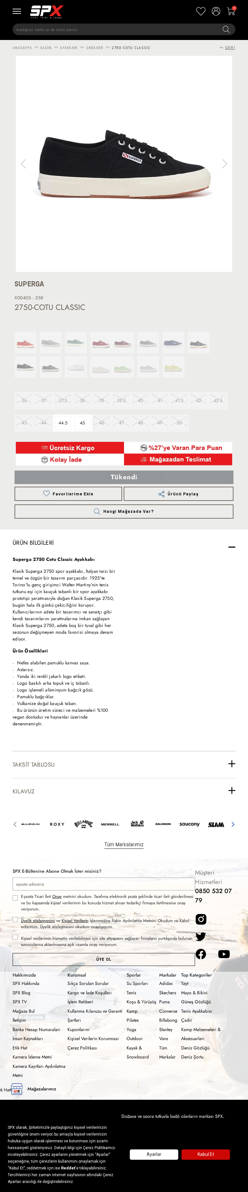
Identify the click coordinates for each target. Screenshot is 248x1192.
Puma (164, 1001)
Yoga (131, 1029)
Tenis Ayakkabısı (196, 1011)
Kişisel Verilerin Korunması (93, 1038)
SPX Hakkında (26, 983)
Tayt (184, 983)
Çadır (186, 1020)
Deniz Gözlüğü (195, 1048)
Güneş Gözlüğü (196, 1001)
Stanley (165, 1029)
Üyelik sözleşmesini (38, 921)
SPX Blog (21, 992)
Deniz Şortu (192, 1057)
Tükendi (124, 477)
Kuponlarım (78, 1029)
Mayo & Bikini (194, 992)
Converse (168, 1011)
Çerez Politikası (82, 1048)
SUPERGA (29, 284)
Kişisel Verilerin (75, 921)
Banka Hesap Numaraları (36, 1029)
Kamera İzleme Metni (32, 1057)
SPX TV (20, 1001)
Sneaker (95, 47)
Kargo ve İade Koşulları (89, 992)
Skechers (167, 992)
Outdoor (135, 1038)
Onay (57, 896)
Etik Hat (20, 1048)
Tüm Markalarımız (124, 844)
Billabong (168, 1020)
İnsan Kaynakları (28, 1038)
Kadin (46, 47)
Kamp (132, 1011)
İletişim (19, 1020)
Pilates (133, 1020)
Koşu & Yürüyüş (141, 1001)
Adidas (166, 983)
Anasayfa (22, 47)
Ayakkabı (69, 47)
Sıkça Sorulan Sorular (88, 983)
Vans (163, 1038)
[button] (224, 164)
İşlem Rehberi (80, 1001)
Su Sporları (137, 983)
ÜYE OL (103, 959)
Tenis (131, 992)
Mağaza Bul (24, 1011)
